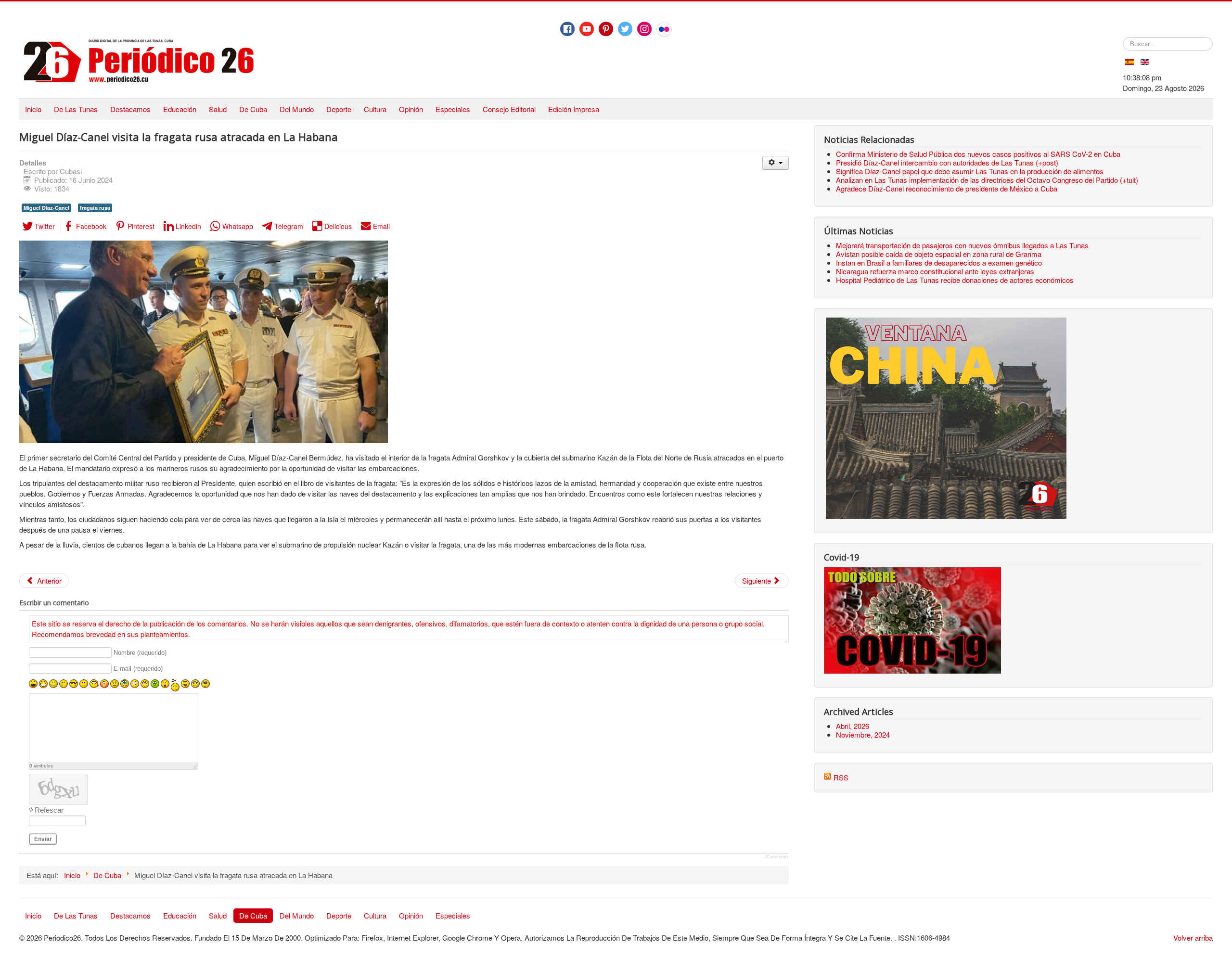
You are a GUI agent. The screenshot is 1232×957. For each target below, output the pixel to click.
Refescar (49, 810)
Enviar (43, 839)
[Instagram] (644, 29)
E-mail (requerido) (138, 669)
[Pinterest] (606, 29)
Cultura (375, 109)
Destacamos (130, 109)
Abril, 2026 (852, 726)
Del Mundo (297, 109)
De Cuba (253, 109)
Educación (179, 109)
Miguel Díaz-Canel (46, 207)
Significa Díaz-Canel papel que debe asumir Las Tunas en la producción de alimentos (970, 171)
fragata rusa (95, 207)
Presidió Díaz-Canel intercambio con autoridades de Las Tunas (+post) (947, 162)
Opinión (411, 109)
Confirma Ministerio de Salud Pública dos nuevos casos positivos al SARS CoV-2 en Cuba (978, 154)
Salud (218, 109)
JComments (776, 857)
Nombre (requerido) (140, 652)
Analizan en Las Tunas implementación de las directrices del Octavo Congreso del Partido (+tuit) (987, 180)
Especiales (453, 109)
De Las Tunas (76, 109)
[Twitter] (625, 29)
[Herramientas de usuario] (775, 163)
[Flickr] (664, 29)
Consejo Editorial (509, 109)
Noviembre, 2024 (863, 734)
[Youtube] (586, 29)
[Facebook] (567, 29)
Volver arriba (1193, 937)
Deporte (338, 109)
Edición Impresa (573, 109)
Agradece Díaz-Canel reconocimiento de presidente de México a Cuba (946, 188)
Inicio (33, 109)
